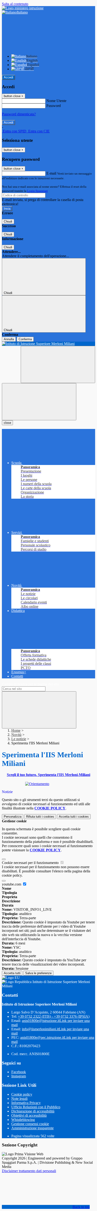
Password (53, 106)
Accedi (8, 77)
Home (15, 730)
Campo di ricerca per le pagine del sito (30, 684)
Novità (16, 735)
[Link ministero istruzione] (23, 8)
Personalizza (12, 816)
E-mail (51, 173)
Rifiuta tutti (40, 816)
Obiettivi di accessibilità (29, 1115)
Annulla (9, 339)
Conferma (25, 339)
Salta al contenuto (15, 4)
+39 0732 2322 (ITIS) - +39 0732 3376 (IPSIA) (53, 1016)
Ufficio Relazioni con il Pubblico (35, 1107)
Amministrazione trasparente (32, 1128)
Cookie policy (21, 1094)
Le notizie (18, 739)
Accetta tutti (74, 816)
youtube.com (12, 884)
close (7, 422)
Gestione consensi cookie (30, 1124)
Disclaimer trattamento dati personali (29, 1171)
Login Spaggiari (37, 191)
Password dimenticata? (19, 114)
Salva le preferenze (38, 973)
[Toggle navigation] (39, 401)
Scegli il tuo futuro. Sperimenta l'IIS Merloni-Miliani (48, 775)
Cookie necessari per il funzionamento (31, 863)
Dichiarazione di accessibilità (32, 1111)
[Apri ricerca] (58, 364)
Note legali (19, 1099)
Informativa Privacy (26, 1103)
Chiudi (8, 221)
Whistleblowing (23, 1120)
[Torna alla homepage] (48, 344)
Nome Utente (56, 101)
